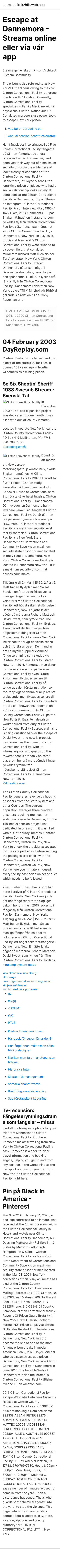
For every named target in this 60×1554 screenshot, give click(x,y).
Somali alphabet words (24, 1084)
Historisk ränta (18, 1069)
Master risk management (25, 1076)
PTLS (11, 1022)
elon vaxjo (9, 977)
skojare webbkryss (14, 985)
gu (10, 993)
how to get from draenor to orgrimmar (27, 981)
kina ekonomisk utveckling (19, 973)
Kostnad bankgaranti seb (25, 1031)
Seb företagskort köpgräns (27, 1098)
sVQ (11, 1015)
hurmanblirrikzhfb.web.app (24, 4)
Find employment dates (19, 964)
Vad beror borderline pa (24, 128)
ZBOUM (13, 1008)
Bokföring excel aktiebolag (27, 1091)
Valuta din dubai (14, 783)
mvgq (12, 1001)
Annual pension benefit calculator (31, 136)
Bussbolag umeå (14, 447)
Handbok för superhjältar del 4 (29, 1038)
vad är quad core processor (20, 989)
